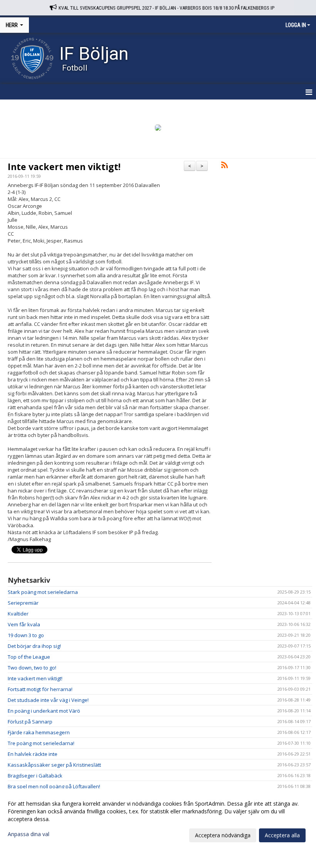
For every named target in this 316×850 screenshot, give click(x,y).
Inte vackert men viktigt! (64, 166)
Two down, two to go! (32, 667)
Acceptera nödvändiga (222, 835)
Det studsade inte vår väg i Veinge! (48, 700)
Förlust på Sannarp (30, 721)
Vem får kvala (24, 624)
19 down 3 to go (26, 635)
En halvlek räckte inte (32, 753)
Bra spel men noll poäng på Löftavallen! (54, 786)
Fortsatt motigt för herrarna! (40, 689)
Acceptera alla (282, 835)
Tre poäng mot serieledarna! (41, 743)
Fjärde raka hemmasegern (39, 732)
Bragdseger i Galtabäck (35, 775)
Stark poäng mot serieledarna (43, 592)
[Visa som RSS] (224, 166)
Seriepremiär (23, 602)
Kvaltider (18, 613)
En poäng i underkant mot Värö (44, 710)
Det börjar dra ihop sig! (34, 646)
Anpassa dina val (28, 834)
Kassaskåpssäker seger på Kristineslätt (54, 764)
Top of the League (29, 656)
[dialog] (158, 819)
